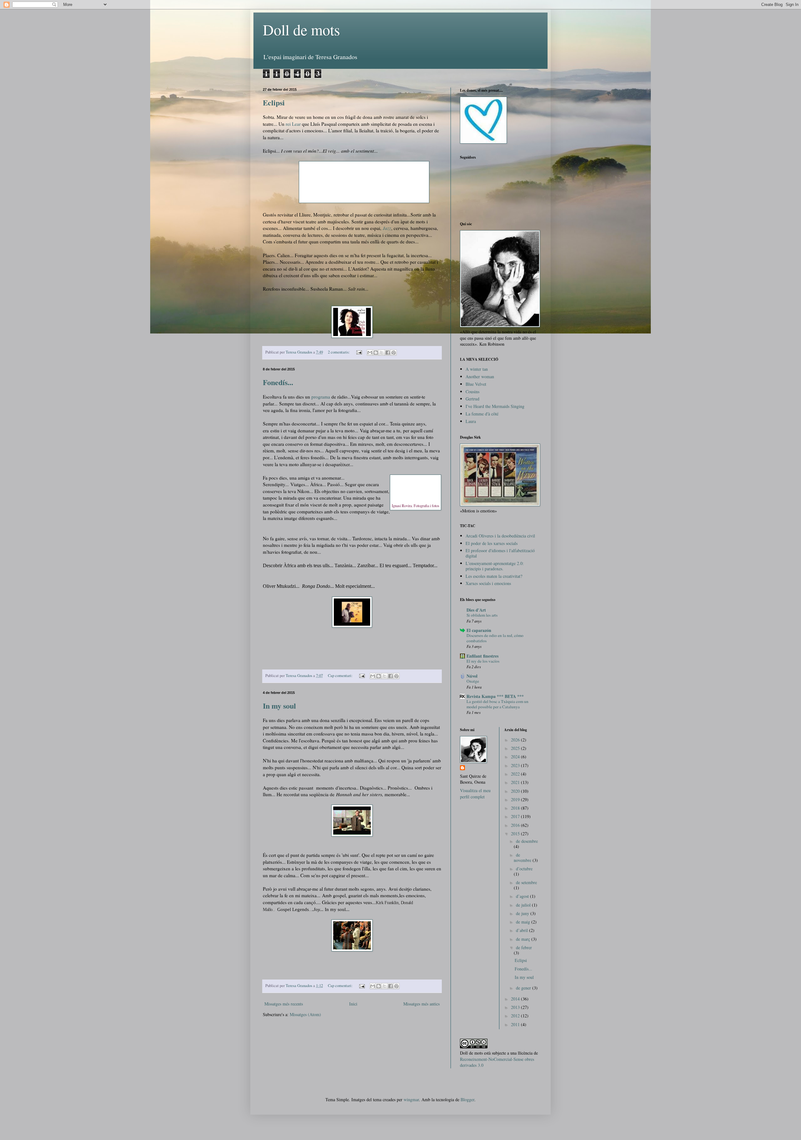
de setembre (526, 882)
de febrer (524, 947)
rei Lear (293, 124)
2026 (516, 740)
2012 (516, 1016)
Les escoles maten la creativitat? (494, 576)
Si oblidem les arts (482, 615)
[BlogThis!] (376, 352)
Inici (353, 1004)
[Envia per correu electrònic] (370, 352)
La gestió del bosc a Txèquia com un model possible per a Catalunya (497, 704)
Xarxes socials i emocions (488, 583)
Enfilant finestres (482, 656)
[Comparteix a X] (382, 352)
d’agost (523, 896)
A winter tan (477, 369)
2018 (516, 808)
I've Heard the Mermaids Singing (495, 406)
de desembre (527, 841)
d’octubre (524, 869)
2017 (516, 816)
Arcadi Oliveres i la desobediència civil (500, 536)
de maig (523, 922)
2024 (516, 757)
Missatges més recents (283, 1004)
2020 (516, 791)
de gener (524, 988)
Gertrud (472, 399)
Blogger (467, 1099)
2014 (516, 999)
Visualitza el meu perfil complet (475, 793)
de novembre (523, 857)
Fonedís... (278, 382)
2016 (516, 825)
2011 (516, 1024)
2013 (516, 1007)
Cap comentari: (341, 675)
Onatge (473, 681)
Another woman (480, 376)
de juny (523, 913)
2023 (516, 765)
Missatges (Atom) (305, 1014)
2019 (516, 799)
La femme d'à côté (482, 414)
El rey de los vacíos (483, 661)
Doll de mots (301, 29)
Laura (471, 421)
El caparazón (479, 630)
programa (320, 397)
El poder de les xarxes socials (492, 543)
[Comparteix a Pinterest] (393, 352)
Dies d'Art (476, 610)
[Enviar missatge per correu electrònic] (359, 352)
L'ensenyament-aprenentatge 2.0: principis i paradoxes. (495, 566)
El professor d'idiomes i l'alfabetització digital (500, 553)
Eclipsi (274, 102)
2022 (516, 774)
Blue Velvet (476, 384)
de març (523, 939)
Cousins (472, 391)
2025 (516, 748)
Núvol (472, 676)
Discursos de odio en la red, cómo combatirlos (495, 638)
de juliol (524, 905)
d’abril (522, 930)
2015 (516, 834)
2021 (516, 782)
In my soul (279, 705)
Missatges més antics (421, 1004)
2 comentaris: (339, 352)
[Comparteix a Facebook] (388, 352)
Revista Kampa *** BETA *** (495, 696)
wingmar (411, 1099)
